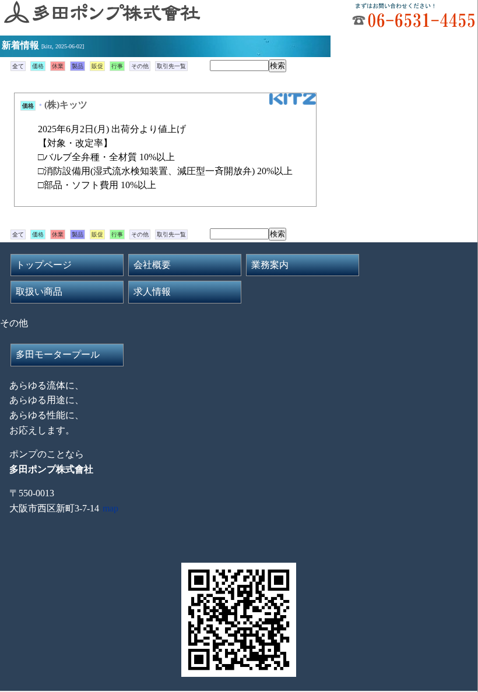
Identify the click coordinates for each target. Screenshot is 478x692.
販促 (97, 66)
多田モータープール (58, 354)
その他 (140, 66)
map (110, 508)
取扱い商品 (39, 291)
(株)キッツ (65, 105)
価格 (38, 66)
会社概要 (152, 265)
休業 (58, 66)
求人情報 (152, 291)
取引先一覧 (171, 66)
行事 (117, 66)
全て (18, 66)
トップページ (44, 265)
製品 (77, 66)
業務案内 (270, 265)
